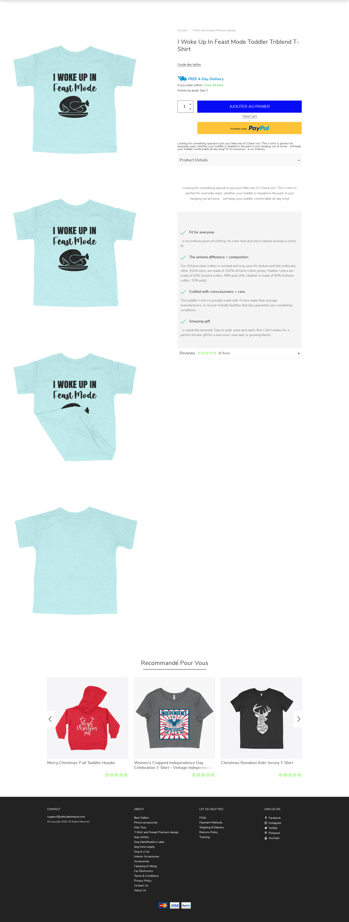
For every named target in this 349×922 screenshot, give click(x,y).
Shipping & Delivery (211, 827)
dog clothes (141, 837)
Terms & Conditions (146, 876)
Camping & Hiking (145, 866)
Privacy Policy (142, 880)
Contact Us (141, 885)
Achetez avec (239, 128)
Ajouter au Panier (249, 107)
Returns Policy (208, 832)
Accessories (141, 861)
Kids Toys (140, 827)
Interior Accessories (146, 856)
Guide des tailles (189, 64)
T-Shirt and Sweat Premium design (213, 30)
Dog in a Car (142, 851)
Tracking (204, 837)
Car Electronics (143, 871)
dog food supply (144, 846)
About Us (140, 890)
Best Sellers (141, 817)
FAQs (202, 817)
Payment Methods (210, 822)
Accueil (182, 30)
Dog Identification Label (149, 842)
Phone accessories (146, 822)
